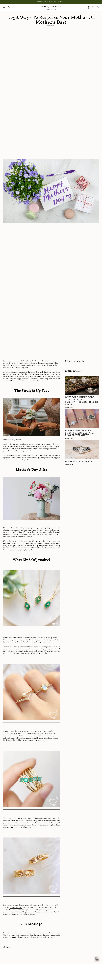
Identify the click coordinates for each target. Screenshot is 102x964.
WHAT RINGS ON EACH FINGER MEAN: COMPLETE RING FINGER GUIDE (80, 433)
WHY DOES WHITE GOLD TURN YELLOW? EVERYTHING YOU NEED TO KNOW (81, 401)
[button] (97, 959)
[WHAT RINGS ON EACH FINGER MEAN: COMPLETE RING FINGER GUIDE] (82, 418)
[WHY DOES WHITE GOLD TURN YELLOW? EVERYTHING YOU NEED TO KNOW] (82, 385)
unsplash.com (16, 439)
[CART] (97, 7)
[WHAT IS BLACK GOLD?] (82, 449)
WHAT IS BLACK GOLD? (78, 461)
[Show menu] (4, 7)
